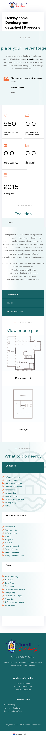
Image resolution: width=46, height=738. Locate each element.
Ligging (10, 222)
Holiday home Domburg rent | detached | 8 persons (22, 23)
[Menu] (43, 4)
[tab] (23, 222)
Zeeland (10, 565)
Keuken (10, 303)
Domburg (11, 465)
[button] (23, 467)
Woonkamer (12, 294)
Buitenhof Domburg (16, 515)
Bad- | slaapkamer (15, 312)
